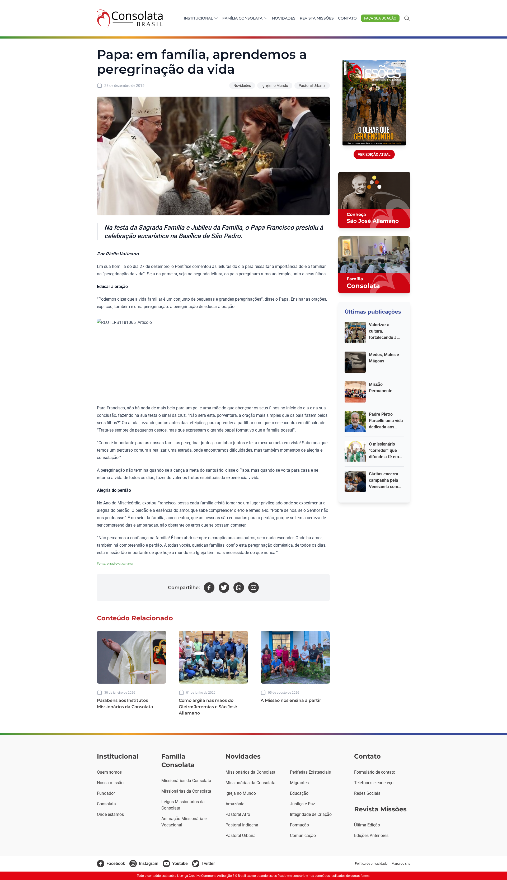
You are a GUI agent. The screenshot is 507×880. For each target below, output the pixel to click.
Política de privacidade (371, 863)
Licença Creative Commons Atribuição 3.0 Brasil (211, 876)
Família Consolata (242, 18)
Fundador (106, 793)
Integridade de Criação (311, 814)
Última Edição (367, 824)
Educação (299, 793)
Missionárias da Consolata (186, 791)
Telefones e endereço (373, 782)
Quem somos (109, 772)
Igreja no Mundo (274, 85)
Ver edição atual (374, 154)
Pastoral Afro (238, 814)
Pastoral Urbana (312, 85)
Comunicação (303, 835)
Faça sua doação (380, 18)
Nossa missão (110, 782)
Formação (299, 824)
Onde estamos (110, 814)
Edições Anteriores (371, 835)
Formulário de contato (374, 772)
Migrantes (299, 782)
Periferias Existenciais (310, 772)
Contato (347, 18)
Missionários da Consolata (186, 780)
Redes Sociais (367, 793)
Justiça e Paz (302, 803)
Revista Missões (317, 18)
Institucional (198, 18)
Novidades (283, 18)
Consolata (106, 803)
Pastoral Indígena (242, 824)
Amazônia (235, 803)
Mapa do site (401, 863)
